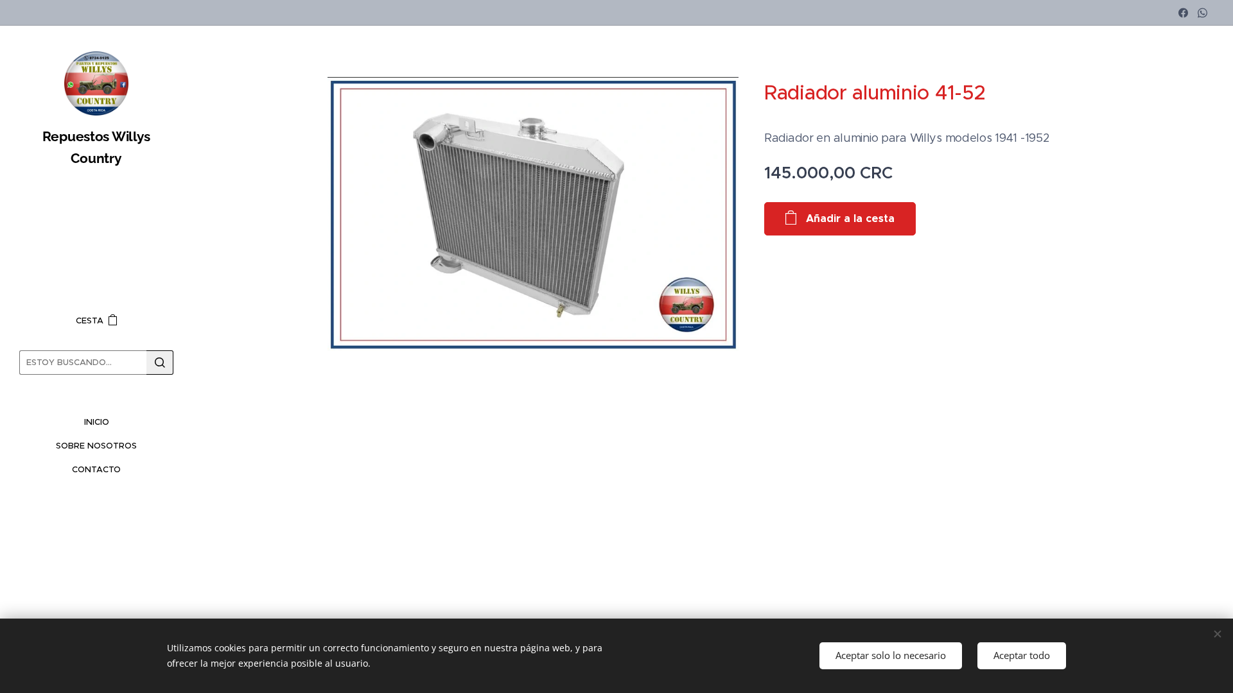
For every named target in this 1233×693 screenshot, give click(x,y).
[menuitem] (96, 422)
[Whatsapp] (1202, 13)
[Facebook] (1183, 13)
